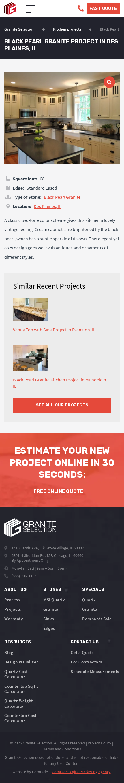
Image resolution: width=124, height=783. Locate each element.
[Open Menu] (30, 9)
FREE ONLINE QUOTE (62, 491)
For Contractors (86, 662)
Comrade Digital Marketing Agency (81, 771)
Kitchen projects (67, 29)
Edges (49, 628)
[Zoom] (62, 118)
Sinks (48, 618)
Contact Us (85, 642)
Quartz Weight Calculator (18, 703)
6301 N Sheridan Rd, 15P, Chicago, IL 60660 (47, 555)
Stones (52, 589)
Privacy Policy (99, 743)
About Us (15, 589)
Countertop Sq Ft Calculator (21, 688)
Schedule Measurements (95, 671)
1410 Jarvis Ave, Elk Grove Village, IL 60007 (48, 548)
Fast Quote (103, 8)
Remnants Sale (97, 618)
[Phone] (81, 8)
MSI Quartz (54, 599)
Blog (8, 652)
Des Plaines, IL (47, 206)
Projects (12, 609)
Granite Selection (19, 29)
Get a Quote (82, 652)
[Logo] (30, 527)
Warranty (13, 618)
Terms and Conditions (62, 749)
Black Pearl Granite (62, 197)
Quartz (89, 599)
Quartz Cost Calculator (16, 674)
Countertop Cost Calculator (20, 718)
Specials (93, 589)
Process (12, 599)
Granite (50, 609)
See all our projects (62, 405)
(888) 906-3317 (24, 575)
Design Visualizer (21, 662)
